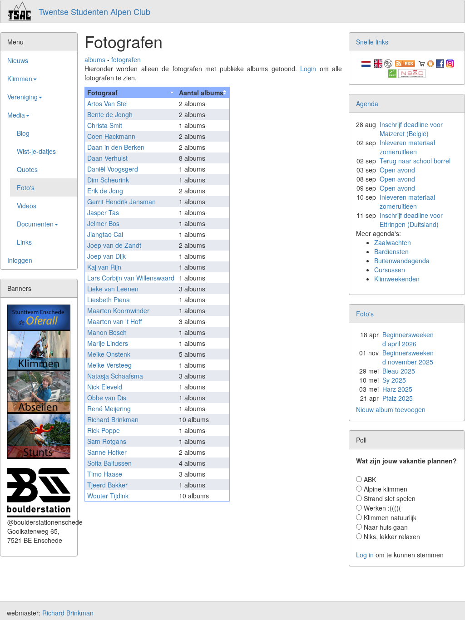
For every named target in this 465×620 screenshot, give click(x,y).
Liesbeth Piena (108, 299)
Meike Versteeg (109, 364)
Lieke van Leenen (113, 288)
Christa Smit (104, 125)
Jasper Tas (103, 212)
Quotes (27, 169)
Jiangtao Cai (105, 234)
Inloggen (19, 260)
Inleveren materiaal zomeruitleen (407, 147)
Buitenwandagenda (402, 260)
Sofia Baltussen (109, 462)
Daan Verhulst (107, 157)
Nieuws (17, 60)
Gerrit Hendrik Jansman (121, 201)
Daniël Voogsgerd (112, 168)
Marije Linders (107, 343)
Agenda (367, 103)
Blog (23, 133)
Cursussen (389, 269)
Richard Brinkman (113, 419)
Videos (26, 205)
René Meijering (109, 408)
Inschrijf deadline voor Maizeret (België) (411, 129)
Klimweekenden (397, 278)
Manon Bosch (107, 332)
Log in (365, 554)
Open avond (397, 169)
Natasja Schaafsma (115, 375)
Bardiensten (391, 251)
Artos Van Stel (107, 103)
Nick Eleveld (104, 386)
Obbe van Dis (106, 397)
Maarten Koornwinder (118, 310)
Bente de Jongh (110, 114)
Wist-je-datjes (36, 151)
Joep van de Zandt (114, 245)
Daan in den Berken (115, 147)
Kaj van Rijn (104, 266)
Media (16, 114)
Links (24, 241)
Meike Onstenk (108, 354)
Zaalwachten (392, 242)
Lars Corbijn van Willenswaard (130, 277)
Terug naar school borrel (415, 160)
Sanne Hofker (107, 452)
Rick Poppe (103, 430)
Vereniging (22, 96)
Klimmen (19, 78)
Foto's (26, 187)
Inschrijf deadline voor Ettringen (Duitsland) (411, 220)
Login (308, 68)
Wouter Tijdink (108, 495)
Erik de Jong (105, 190)
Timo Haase (104, 473)
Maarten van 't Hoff (114, 321)
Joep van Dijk (106, 256)
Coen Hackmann (111, 136)
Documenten (35, 223)
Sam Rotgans (106, 441)
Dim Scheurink (108, 179)
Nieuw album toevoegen (390, 409)
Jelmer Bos (103, 223)
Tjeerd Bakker (107, 484)
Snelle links (372, 41)
